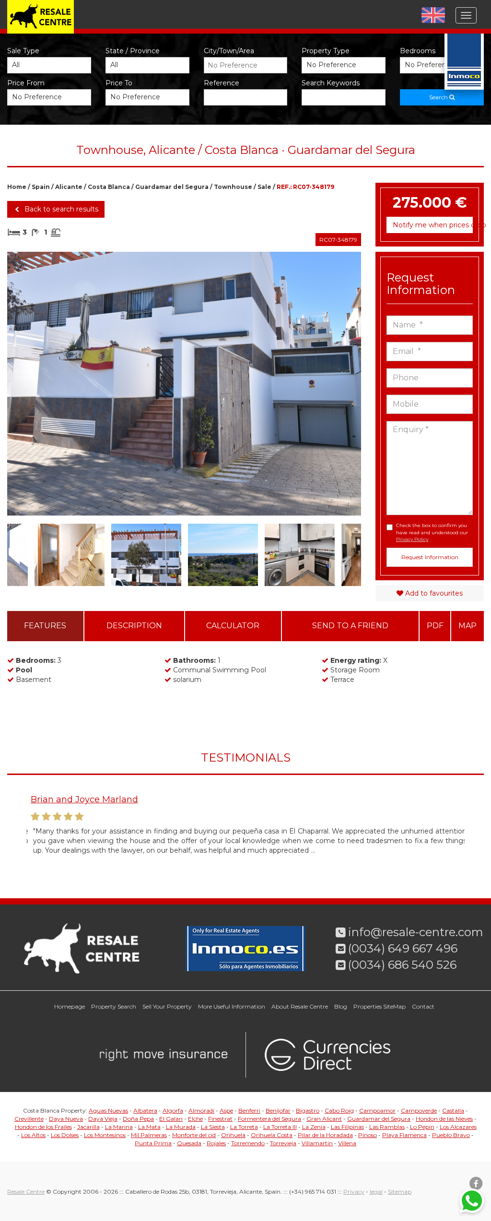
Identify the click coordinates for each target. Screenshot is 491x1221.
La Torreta (244, 1126)
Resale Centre (26, 1191)
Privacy (353, 1191)
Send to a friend (350, 625)
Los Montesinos (105, 1135)
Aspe (226, 1110)
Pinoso (367, 1135)
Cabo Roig (339, 1110)
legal (376, 1191)
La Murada (181, 1126)
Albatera (145, 1110)
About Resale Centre (299, 1006)
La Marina (119, 1126)
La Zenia (314, 1126)
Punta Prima (153, 1143)
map (467, 625)
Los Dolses (65, 1135)
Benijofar (278, 1110)
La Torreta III (280, 1126)
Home (16, 186)
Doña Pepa (138, 1118)
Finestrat (220, 1118)
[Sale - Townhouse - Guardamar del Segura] (184, 384)
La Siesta (213, 1126)
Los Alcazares (458, 1126)
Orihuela (233, 1135)
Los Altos (33, 1135)
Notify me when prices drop (433, 225)
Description (134, 625)
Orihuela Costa (271, 1135)
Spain (41, 186)
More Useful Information (231, 1006)
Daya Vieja (102, 1118)
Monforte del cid (194, 1135)
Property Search (113, 1006)
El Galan (171, 1118)
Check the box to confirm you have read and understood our (432, 532)
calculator (232, 625)
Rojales (216, 1143)
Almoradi (201, 1110)
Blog (340, 1006)
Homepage (69, 1006)
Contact (423, 1006)
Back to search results (60, 209)
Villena (347, 1143)
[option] (184, 384)
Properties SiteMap (379, 1006)
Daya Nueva (66, 1118)
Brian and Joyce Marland (80, 799)
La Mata (149, 1126)
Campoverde (419, 1110)
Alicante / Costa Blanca (92, 186)
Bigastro (307, 1110)
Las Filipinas (347, 1126)
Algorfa (173, 1110)
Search (439, 97)
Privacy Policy (412, 539)
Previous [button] (25, 384)
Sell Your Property (167, 1006)
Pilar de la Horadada (325, 1135)
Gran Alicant (324, 1118)
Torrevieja (283, 1143)
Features (45, 625)
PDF (435, 625)
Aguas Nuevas (108, 1110)
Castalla (453, 1110)
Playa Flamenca (404, 1135)
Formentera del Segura (269, 1118)
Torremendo (248, 1143)
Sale (264, 186)
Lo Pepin (422, 1126)
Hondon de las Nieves (444, 1118)
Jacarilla (88, 1126)
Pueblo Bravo (451, 1135)
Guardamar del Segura (172, 186)
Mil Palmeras (149, 1135)
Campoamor (377, 1110)
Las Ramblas (387, 1126)
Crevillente (29, 1118)
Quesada (189, 1143)
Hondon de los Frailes (43, 1126)
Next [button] (343, 384)
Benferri (249, 1110)
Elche (195, 1118)
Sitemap (399, 1191)
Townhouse (233, 186)
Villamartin (317, 1143)
